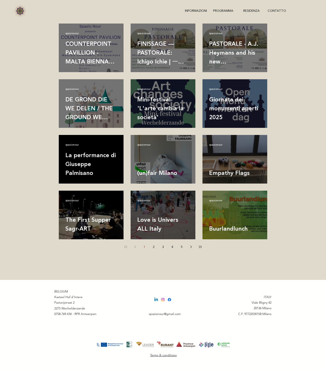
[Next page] (191, 247)
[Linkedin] (156, 299)
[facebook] (169, 299)
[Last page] (200, 247)
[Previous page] (135, 247)
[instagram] (163, 299)
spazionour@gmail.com (165, 314)
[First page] (126, 247)
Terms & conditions (163, 355)
